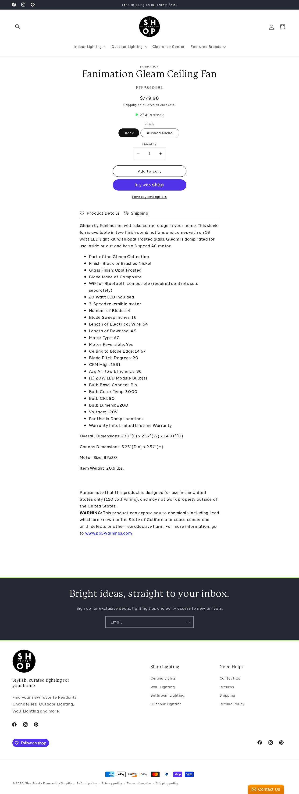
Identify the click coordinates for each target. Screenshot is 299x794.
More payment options (149, 196)
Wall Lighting (162, 686)
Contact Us (230, 678)
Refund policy (87, 783)
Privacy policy (112, 783)
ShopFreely (33, 783)
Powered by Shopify (57, 783)
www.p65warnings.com (108, 532)
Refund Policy (232, 703)
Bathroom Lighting (167, 695)
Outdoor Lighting (166, 703)
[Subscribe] (188, 622)
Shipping (130, 105)
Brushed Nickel (160, 132)
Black (129, 132)
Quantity (149, 144)
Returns (227, 686)
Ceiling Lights (163, 678)
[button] (17, 26)
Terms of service (139, 783)
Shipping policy (167, 783)
